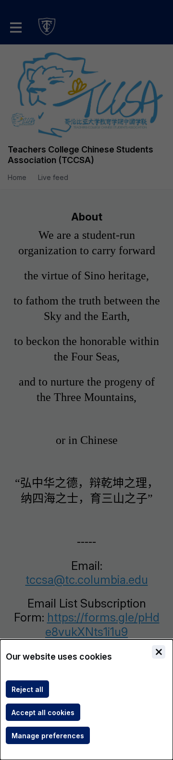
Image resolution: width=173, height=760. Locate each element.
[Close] (158, 652)
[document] (86, 699)
